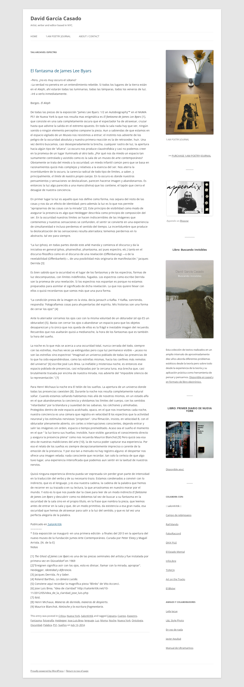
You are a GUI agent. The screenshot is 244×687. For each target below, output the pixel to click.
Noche (112, 620)
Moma (104, 620)
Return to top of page (77, 671)
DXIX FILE (171, 542)
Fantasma (36, 620)
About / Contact (89, 36)
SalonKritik (54, 524)
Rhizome (184, 220)
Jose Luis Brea (75, 620)
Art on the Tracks (175, 579)
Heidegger (61, 620)
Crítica (62, 616)
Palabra (47, 625)
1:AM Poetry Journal (58, 36)
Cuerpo (122, 616)
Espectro (132, 616)
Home (33, 36)
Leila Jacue (171, 611)
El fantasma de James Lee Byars (60, 70)
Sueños (62, 625)
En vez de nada (174, 629)
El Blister (170, 588)
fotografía (48, 620)
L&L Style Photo (175, 620)
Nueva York (73, 616)
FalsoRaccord (173, 533)
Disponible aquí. (175, 469)
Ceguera (111, 616)
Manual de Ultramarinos (179, 648)
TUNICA (170, 570)
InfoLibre (171, 561)
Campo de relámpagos (178, 515)
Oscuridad (36, 625)
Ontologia (137, 620)
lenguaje (89, 620)
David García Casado (55, 18)
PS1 (55, 625)
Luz (97, 620)
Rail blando (172, 524)
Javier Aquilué (173, 638)
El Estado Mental (175, 551)
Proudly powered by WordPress (47, 671)
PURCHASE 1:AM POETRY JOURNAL (191, 155)
